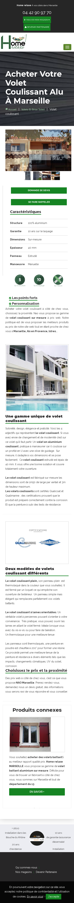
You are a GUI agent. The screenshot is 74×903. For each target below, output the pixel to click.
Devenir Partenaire (37, 27)
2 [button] (39, 808)
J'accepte (53, 896)
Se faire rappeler (39, 202)
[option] (37, 757)
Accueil (12, 109)
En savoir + (37, 791)
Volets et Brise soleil (33, 109)
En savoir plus (35, 896)
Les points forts (24, 298)
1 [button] (34, 808)
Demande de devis (39, 190)
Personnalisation (25, 303)
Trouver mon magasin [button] (36, 20)
